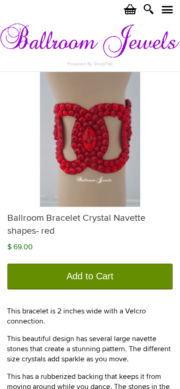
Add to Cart (90, 276)
